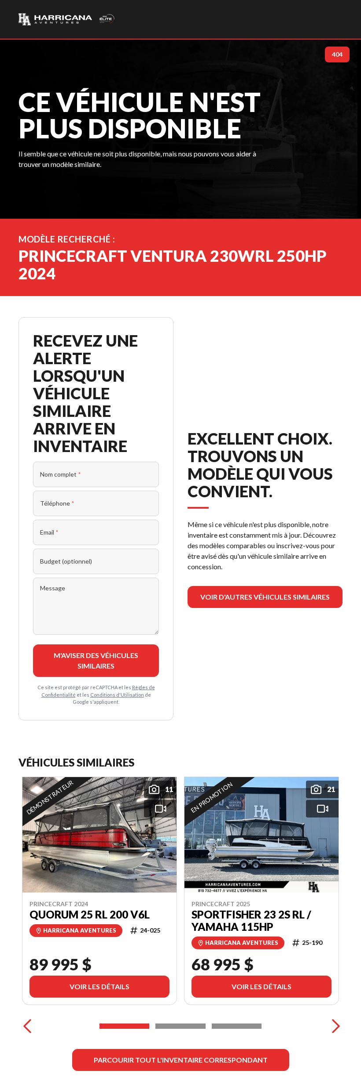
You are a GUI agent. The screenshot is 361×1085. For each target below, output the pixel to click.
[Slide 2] (180, 1026)
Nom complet (60, 474)
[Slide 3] (237, 1026)
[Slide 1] (124, 1026)
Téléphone (57, 503)
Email (49, 532)
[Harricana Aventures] (66, 19)
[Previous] (27, 1026)
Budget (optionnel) (66, 561)
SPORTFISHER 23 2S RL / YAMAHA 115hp (251, 920)
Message (52, 588)
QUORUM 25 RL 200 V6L (89, 914)
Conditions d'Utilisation (117, 695)
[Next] (334, 1026)
